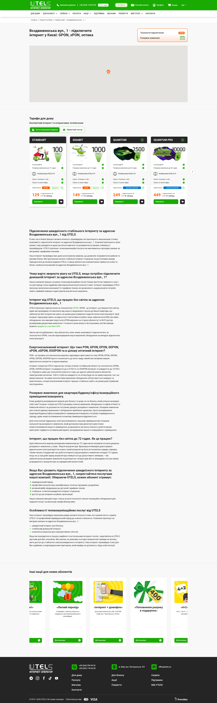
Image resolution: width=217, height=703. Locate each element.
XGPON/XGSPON (132, 188)
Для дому (35, 13)
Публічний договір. (74, 699)
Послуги (77, 13)
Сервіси (63, 13)
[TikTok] (50, 678)
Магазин (111, 13)
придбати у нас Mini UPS (48, 326)
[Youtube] (56, 678)
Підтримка (99, 13)
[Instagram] (37, 678)
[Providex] (181, 699)
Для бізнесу (49, 13)
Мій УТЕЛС (135, 13)
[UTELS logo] (41, 668)
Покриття (123, 13)
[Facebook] (44, 678)
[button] (66, 5)
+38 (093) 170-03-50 (87, 5)
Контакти (150, 13)
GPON (46, 188)
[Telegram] (31, 678)
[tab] (45, 129)
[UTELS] (40, 5)
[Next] (192, 171)
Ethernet (55, 188)
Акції (86, 13)
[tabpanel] (108, 171)
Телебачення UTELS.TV (46, 174)
